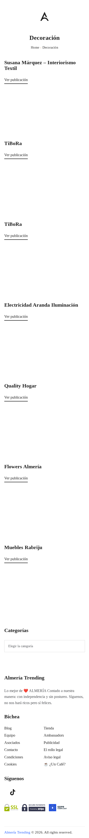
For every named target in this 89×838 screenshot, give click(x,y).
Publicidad (52, 743)
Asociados (12, 743)
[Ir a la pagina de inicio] (44, 16)
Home (35, 47)
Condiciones (13, 757)
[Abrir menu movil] (6, 16)
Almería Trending (17, 832)
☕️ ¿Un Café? (55, 764)
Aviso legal (52, 757)
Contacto (11, 750)
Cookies (10, 764)
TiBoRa (13, 143)
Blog (8, 728)
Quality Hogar (20, 386)
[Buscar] (82, 15)
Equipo (9, 735)
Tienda (49, 728)
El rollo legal (53, 750)
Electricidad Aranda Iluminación (41, 305)
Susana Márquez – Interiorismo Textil (40, 65)
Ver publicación (16, 80)
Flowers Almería (23, 466)
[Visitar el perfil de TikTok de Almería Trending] (13, 792)
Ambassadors (54, 735)
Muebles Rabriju (23, 547)
